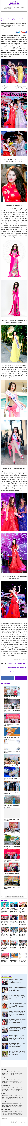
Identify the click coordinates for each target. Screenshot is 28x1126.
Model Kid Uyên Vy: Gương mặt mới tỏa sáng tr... (12, 1089)
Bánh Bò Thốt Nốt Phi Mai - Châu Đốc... (13, 947)
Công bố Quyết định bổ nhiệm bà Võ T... (14, 910)
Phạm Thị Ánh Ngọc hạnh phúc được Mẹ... (5, 910)
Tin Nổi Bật (7, 977)
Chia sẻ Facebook (7, 678)
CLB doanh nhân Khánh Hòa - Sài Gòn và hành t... (12, 1095)
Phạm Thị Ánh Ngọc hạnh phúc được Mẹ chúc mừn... (13, 1090)
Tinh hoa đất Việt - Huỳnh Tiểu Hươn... (22, 934)
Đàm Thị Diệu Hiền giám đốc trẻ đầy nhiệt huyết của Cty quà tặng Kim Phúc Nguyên (17, 1053)
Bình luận (21, 678)
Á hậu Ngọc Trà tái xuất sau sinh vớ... (22, 923)
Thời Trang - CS (5, 1085)
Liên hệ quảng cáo (12, 1122)
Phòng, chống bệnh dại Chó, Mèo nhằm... (14, 960)
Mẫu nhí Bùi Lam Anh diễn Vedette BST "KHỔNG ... (12, 1081)
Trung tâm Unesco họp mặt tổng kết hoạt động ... (12, 1113)
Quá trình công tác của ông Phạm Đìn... (22, 910)
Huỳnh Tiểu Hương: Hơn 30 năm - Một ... (4, 935)
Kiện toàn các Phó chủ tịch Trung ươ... (4, 923)
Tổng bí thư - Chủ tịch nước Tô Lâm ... (14, 923)
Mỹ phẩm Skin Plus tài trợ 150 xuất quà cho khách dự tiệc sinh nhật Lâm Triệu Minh (17, 1045)
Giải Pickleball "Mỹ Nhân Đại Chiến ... (23, 947)
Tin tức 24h (4, 1101)
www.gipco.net (24, 1125)
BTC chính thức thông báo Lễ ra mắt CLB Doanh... (12, 1074)
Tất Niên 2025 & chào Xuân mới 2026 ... (5, 960)
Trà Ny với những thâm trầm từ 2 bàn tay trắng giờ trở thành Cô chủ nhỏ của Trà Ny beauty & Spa (17, 1005)
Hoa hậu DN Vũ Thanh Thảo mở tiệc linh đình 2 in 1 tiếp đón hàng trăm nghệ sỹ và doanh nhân (17, 1013)
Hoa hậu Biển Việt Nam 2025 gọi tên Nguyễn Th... (12, 1087)
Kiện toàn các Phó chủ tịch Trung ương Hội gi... (12, 1098)
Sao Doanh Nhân (15, 896)
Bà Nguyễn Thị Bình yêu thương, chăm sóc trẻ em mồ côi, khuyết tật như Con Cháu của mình (17, 1021)
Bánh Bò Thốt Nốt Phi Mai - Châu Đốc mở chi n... (12, 1106)
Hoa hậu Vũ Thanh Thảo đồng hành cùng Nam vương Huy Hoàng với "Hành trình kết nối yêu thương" (16, 1037)
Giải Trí (3, 1077)
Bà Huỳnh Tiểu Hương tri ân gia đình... (4, 948)
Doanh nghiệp (8, 896)
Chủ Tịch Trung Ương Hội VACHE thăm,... (11, 765)
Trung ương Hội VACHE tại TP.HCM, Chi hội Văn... (12, 1114)
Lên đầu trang (23, 1122)
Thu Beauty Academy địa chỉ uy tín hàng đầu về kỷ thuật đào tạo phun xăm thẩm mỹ (17, 1029)
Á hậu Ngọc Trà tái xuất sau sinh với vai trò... (11, 1071)
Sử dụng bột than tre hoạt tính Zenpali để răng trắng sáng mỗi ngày (17, 997)
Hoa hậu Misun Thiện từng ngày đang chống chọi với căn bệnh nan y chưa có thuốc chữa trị (17, 989)
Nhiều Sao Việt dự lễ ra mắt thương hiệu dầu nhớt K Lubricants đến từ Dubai (16, 981)
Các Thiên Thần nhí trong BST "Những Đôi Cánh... (12, 1073)
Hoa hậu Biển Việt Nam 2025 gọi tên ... (13, 935)
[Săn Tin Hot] (14, 4)
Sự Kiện (21, 896)
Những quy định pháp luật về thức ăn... (23, 960)
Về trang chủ (4, 1118)
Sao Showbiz (5, 1069)
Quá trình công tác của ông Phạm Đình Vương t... (12, 1097)
